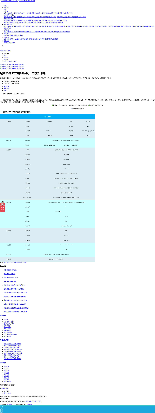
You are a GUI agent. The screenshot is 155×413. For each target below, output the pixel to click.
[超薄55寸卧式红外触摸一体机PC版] (15, 300)
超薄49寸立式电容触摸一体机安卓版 (15, 262)
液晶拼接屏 (7, 325)
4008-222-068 (4, 388)
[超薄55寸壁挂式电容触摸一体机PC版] (16, 308)
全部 (5, 9)
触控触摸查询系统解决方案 (12, 359)
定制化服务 (7, 330)
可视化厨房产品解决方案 (11, 347)
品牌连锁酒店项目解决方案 (12, 355)
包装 (5, 90)
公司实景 (6, 378)
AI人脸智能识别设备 (10, 334)
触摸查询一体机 (9, 321)
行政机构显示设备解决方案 (12, 351)
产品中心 (6, 57)
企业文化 (6, 370)
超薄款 (6, 59)
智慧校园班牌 (8, 332)
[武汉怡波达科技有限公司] (77, 1)
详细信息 (6, 86)
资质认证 (6, 372)
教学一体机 (7, 329)
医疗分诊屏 (7, 336)
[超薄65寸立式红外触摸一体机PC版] (15, 293)
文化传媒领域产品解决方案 (12, 345)
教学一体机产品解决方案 (11, 357)
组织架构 (6, 376)
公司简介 (6, 368)
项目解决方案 (4, 340)
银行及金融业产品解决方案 (12, 344)
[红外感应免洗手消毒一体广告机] (14, 285)
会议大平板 (7, 327)
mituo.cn (29, 404)
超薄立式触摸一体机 (10, 61)
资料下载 (6, 374)
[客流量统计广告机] (10, 270)
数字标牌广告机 (9, 323)
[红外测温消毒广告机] (11, 277)
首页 (5, 6)
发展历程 (6, 379)
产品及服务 (7, 381)
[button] (3, 50)
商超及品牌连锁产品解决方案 (13, 353)
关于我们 (3, 362)
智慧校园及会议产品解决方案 (13, 349)
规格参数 (6, 88)
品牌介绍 (6, 366)
